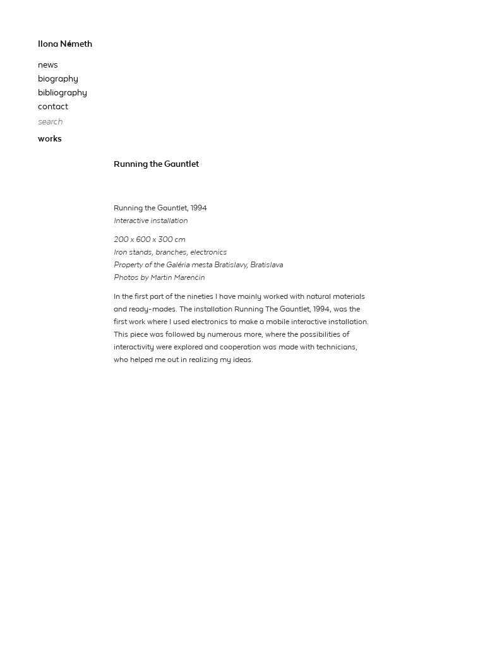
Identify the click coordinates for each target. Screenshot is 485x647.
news (48, 65)
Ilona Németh (65, 44)
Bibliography (62, 93)
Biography (58, 79)
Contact (53, 107)
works (50, 139)
